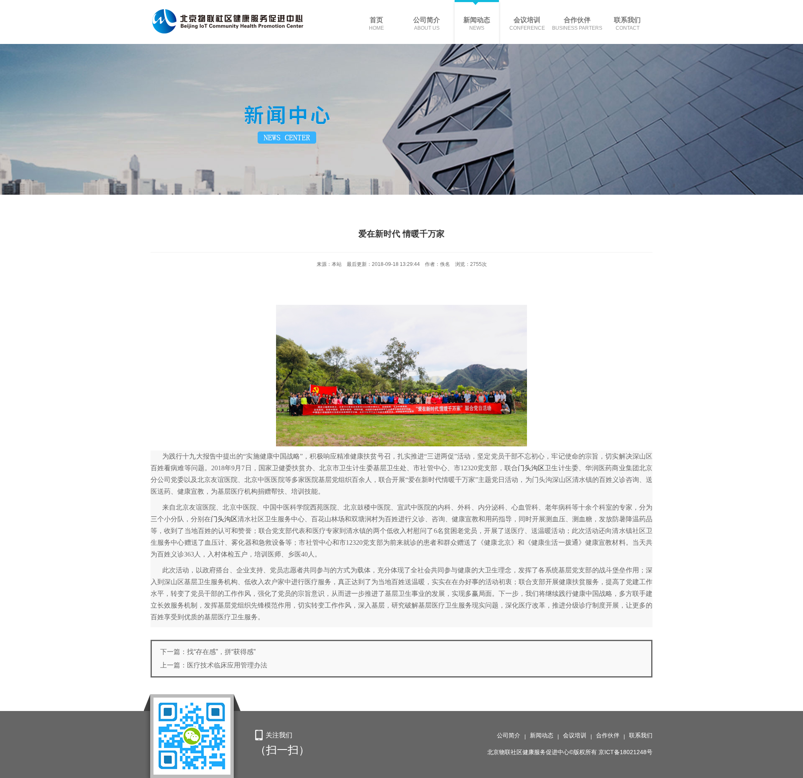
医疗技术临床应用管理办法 (227, 665)
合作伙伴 (607, 735)
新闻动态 (541, 735)
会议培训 (574, 735)
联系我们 (640, 735)
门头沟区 (531, 467)
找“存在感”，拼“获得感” (221, 651)
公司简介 (508, 735)
